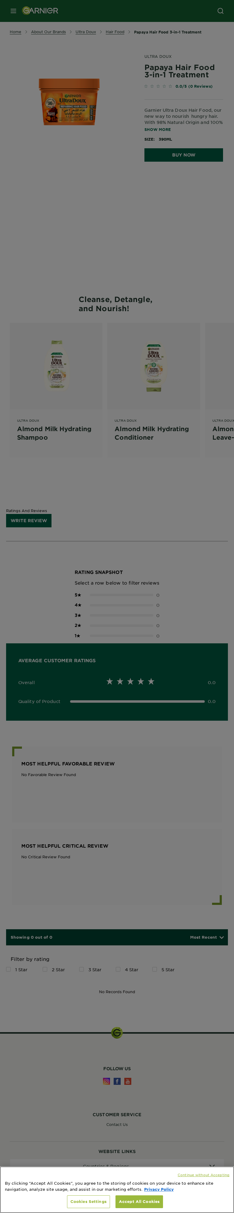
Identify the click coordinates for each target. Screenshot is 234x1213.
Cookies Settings (88, 1201)
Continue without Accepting (203, 1175)
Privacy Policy (159, 1189)
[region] (117, 1189)
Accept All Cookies (139, 1201)
